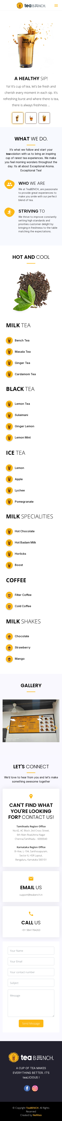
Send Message (31, 1023)
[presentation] (7, 723)
